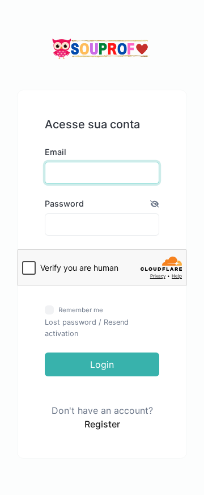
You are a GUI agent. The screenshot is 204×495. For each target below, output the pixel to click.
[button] (154, 204)
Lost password (70, 322)
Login (102, 364)
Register (102, 424)
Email (55, 152)
